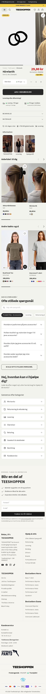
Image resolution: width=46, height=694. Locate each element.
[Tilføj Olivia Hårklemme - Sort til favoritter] (25, 166)
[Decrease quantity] (31, 81)
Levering (28, 315)
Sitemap (4, 599)
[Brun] (10, 214)
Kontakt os (5, 630)
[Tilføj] (25, 200)
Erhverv (27, 553)
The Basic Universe (7, 603)
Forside (5, 68)
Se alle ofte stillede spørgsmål (19, 367)
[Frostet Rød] (9, 214)
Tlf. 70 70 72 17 (6, 636)
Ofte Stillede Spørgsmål (33, 539)
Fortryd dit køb (30, 563)
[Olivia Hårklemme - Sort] (14, 182)
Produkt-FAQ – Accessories (12, 315)
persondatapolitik (26, 519)
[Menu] (4, 10)
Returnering (29, 542)
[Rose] (30, 281)
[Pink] (41, 281)
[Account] (38, 9)
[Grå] (9, 281)
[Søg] (9, 9)
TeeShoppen (11, 68)
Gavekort (28, 596)
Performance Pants (31, 589)
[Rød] (39, 281)
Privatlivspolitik (6, 589)
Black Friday (5, 606)
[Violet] (33, 281)
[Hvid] (14, 281)
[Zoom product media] (43, 15)
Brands (27, 556)
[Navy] (3, 214)
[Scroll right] (44, 159)
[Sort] (5, 214)
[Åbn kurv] (42, 9)
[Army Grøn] (3, 281)
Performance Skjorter (32, 582)
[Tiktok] (14, 565)
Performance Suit (31, 592)
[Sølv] (30, 214)
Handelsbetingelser (8, 585)
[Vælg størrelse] (25, 267)
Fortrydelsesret (30, 560)
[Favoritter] (35, 9)
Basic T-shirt (29, 578)
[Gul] (37, 281)
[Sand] (12, 281)
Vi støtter (4, 592)
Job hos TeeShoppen (8, 582)
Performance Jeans (32, 585)
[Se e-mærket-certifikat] (23, 680)
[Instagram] (10, 565)
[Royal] (32, 281)
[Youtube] (2, 565)
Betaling (28, 549)
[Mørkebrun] (7, 214)
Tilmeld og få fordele (23, 514)
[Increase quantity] (41, 81)
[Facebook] (7, 565)
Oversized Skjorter (31, 606)
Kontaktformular (6, 633)
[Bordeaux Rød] (7, 281)
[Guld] (32, 214)
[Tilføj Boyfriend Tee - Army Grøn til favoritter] (25, 233)
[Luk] (43, 5)
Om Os (3, 578)
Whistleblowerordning (8, 596)
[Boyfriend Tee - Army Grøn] (14, 250)
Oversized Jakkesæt (32, 617)
